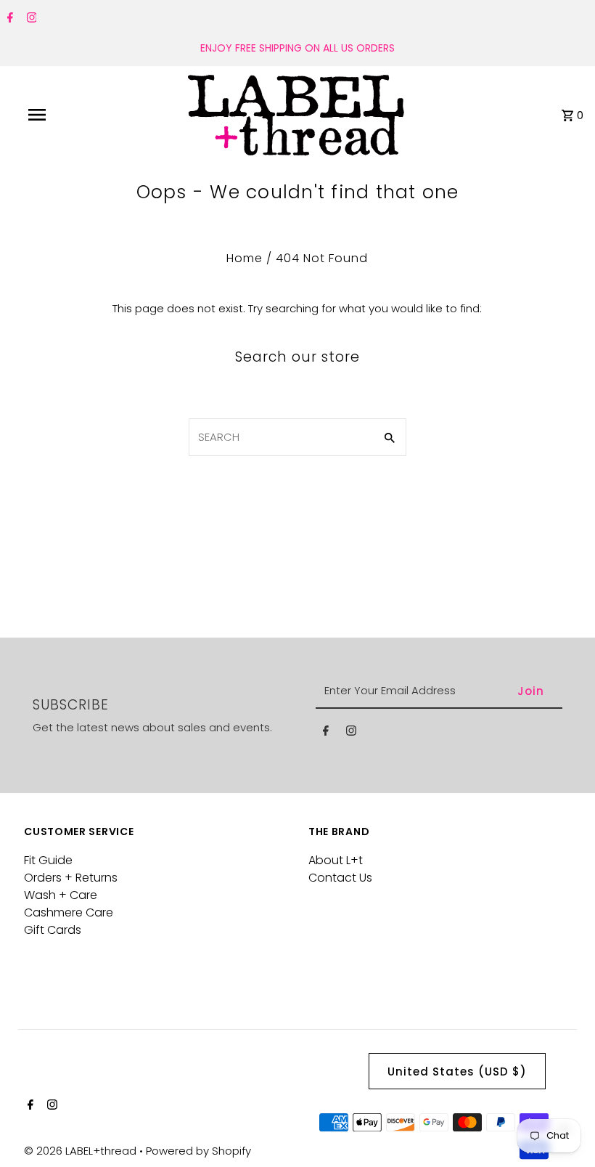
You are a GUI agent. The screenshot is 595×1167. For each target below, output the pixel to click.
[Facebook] (8, 18)
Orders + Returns (71, 877)
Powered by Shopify (198, 1150)
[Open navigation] (67, 115)
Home (244, 258)
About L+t (335, 860)
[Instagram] (30, 18)
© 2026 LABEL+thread (81, 1150)
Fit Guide (48, 860)
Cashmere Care (68, 912)
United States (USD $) (457, 1071)
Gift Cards (52, 930)
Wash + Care (60, 895)
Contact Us (340, 877)
